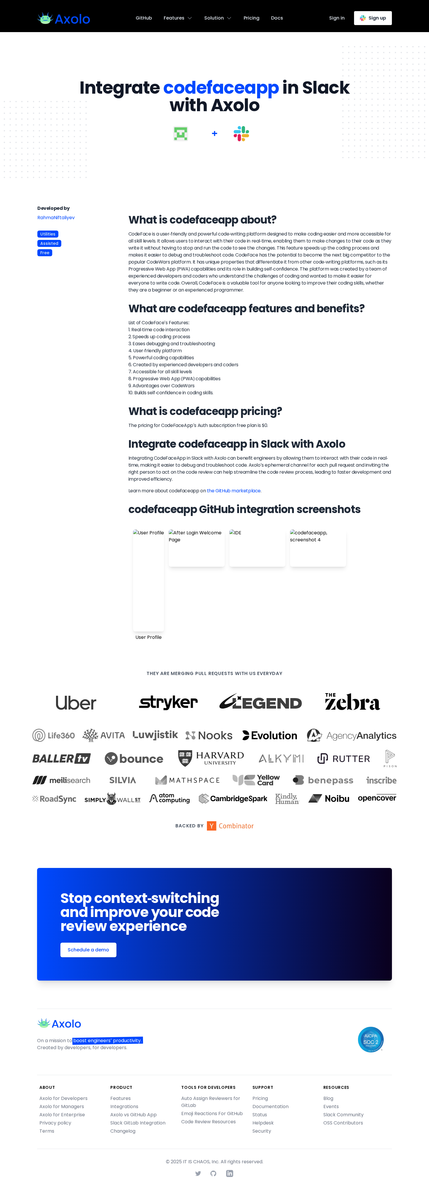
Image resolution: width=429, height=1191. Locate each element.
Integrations (124, 1106)
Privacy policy (55, 1122)
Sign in (337, 18)
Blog (328, 1098)
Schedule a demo (88, 949)
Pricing (251, 18)
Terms (46, 1131)
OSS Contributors (343, 1122)
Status (259, 1114)
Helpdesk (263, 1122)
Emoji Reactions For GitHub (212, 1113)
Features (120, 1098)
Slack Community (343, 1114)
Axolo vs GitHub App (133, 1114)
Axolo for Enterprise (62, 1114)
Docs (277, 18)
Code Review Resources (208, 1121)
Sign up (377, 18)
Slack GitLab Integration (137, 1122)
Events (331, 1106)
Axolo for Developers (63, 1098)
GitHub (144, 18)
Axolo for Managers (61, 1106)
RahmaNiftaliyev (56, 217)
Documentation (270, 1106)
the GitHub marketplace (234, 490)
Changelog (122, 1131)
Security (261, 1131)
